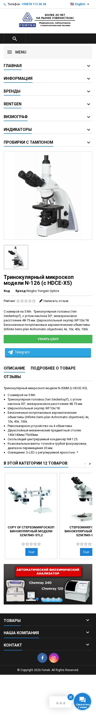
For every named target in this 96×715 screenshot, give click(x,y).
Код (7, 291)
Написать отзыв (56, 301)
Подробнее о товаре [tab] (53, 368)
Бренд (21, 291)
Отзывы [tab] (12, 376)
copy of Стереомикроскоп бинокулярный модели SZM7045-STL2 (31, 531)
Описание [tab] (14, 368)
